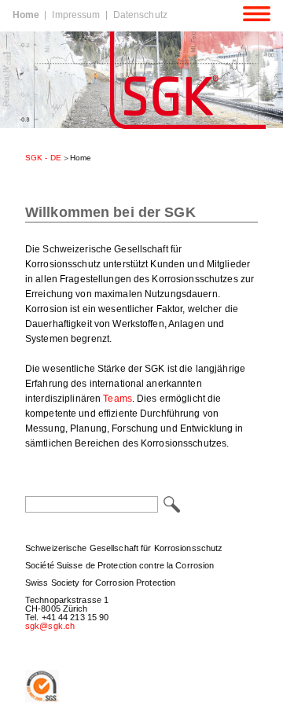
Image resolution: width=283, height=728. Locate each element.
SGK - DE (43, 157)
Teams (117, 398)
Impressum (76, 14)
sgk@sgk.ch (50, 626)
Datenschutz (140, 14)
